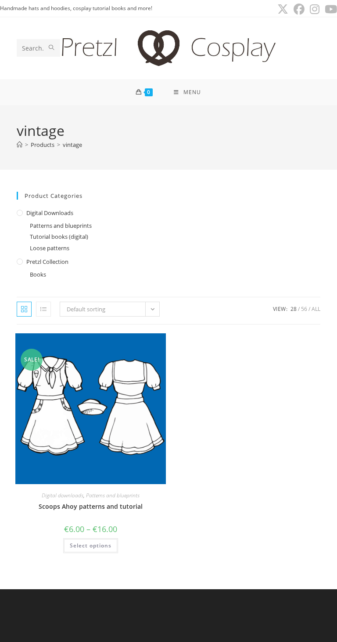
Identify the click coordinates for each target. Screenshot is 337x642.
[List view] (43, 309)
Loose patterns (49, 248)
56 (304, 309)
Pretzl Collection (47, 262)
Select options (90, 545)
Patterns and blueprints (61, 226)
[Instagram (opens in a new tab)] (314, 9)
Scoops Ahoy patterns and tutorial (91, 506)
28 (293, 309)
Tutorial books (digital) (59, 237)
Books (38, 274)
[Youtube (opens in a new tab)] (329, 9)
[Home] (19, 145)
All (316, 309)
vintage (72, 145)
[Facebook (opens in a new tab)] (299, 9)
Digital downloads (49, 213)
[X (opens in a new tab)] (283, 9)
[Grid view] (24, 309)
